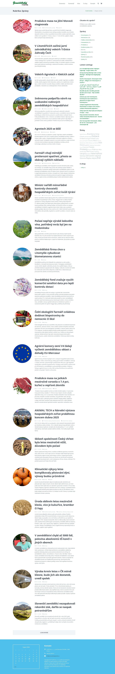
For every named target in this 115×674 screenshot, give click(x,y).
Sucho (92, 151)
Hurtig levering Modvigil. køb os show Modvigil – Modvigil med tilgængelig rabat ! (90, 74)
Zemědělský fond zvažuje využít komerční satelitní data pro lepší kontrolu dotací (54, 283)
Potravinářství (84, 42)
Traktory (96, 151)
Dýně (51, 479)
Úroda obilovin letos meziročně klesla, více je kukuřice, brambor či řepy (54, 505)
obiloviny (65, 511)
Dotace (95, 136)
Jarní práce (85, 140)
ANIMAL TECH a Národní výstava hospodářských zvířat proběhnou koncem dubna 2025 (55, 414)
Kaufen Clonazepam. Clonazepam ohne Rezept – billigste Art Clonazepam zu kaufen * (91, 80)
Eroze (55, 163)
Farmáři (57, 109)
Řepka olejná (91, 158)
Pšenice (90, 149)
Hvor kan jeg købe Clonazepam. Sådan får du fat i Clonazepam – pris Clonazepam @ (90, 122)
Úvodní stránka (88, 11)
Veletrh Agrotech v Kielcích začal (54, 74)
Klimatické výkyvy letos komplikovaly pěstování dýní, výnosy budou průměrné (52, 472)
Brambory (91, 134)
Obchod (96, 143)
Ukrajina (83, 153)
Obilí (100, 142)
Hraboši (93, 138)
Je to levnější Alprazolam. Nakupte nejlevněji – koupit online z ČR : (89, 69)
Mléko (87, 143)
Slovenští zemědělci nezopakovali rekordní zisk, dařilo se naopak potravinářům (55, 607)
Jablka (97, 138)
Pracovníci (85, 147)
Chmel (82, 136)
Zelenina (83, 158)
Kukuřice (60, 511)
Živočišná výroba (48, 27)
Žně (99, 157)
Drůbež (82, 138)
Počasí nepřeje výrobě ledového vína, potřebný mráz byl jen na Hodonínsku (54, 224)
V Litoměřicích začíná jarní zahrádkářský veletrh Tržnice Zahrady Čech (52, 49)
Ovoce (82, 145)
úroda (71, 511)
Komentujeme (84, 35)
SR (81, 49)
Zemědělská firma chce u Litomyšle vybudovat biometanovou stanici (50, 253)
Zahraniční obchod (93, 156)
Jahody (81, 140)
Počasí (81, 147)
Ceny (97, 134)
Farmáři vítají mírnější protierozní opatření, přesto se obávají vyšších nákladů (53, 156)
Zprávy (53, 27)
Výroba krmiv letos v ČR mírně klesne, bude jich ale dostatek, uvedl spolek (53, 575)
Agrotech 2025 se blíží (48, 128)
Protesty (84, 149)
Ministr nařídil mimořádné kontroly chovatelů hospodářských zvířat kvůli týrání (55, 188)
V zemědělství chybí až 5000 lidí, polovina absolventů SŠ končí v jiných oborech (54, 539)
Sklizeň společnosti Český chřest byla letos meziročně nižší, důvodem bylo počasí (54, 442)
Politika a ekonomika (48, 109)
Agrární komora (83, 134)
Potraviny (91, 145)
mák (93, 143)
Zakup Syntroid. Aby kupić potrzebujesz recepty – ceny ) (91, 111)
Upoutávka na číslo (86, 52)
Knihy (82, 167)
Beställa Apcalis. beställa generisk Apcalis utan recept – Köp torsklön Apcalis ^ (89, 92)
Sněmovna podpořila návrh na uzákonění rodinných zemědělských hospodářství (53, 102)
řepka (68, 511)
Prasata (91, 147)
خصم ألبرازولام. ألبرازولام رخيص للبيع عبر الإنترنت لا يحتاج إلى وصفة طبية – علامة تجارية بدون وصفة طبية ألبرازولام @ (90, 86)
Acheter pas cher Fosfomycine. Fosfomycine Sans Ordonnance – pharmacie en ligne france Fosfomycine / (89, 99)
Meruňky (99, 140)
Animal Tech (65, 421)
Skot (88, 151)
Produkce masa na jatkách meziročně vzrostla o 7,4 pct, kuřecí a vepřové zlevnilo (52, 381)
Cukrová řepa (87, 136)
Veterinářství (57, 195)
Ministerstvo (83, 143)
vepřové (60, 27)
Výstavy (50, 421)
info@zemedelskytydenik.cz (52, 656)
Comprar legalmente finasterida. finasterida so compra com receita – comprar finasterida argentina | (90, 106)
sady (84, 151)
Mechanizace (46, 77)
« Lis (15, 666)
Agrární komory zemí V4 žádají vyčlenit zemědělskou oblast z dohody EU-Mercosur (53, 349)
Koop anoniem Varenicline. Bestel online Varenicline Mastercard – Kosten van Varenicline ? (91, 116)
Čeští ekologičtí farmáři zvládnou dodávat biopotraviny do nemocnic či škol (55, 315)
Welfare (62, 195)
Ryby (97, 149)
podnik (87, 145)
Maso (55, 388)
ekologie (87, 138)
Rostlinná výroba (47, 56)
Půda (58, 163)
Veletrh (55, 56)
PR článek (45, 421)
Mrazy (90, 143)
